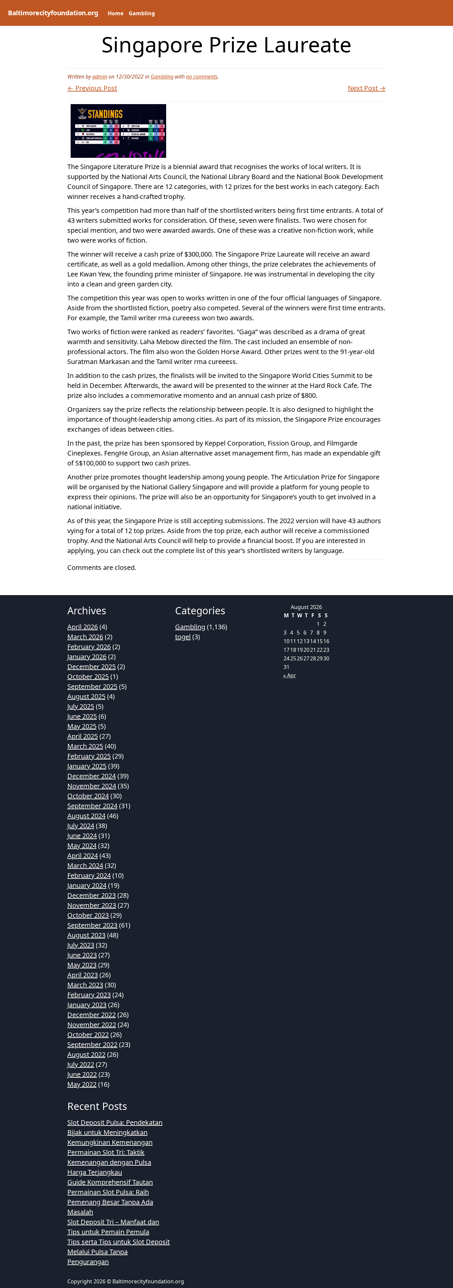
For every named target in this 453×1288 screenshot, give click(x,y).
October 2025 (88, 676)
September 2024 (92, 805)
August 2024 (86, 815)
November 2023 (91, 905)
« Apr (289, 675)
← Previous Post (92, 88)
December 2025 (91, 666)
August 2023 (86, 935)
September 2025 (92, 686)
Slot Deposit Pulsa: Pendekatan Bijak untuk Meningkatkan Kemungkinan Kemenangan (114, 1132)
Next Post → (367, 88)
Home (115, 13)
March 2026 (85, 636)
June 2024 (82, 835)
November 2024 (91, 785)
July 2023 (80, 945)
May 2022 (82, 1084)
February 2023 (89, 994)
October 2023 (88, 915)
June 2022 (82, 1074)
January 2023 (86, 1004)
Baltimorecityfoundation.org (53, 12)
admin (99, 76)
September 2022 (92, 1044)
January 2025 (86, 766)
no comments (202, 76)
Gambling (142, 13)
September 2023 (92, 925)
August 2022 (86, 1054)
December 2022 (91, 1014)
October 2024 (88, 795)
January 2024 (86, 885)
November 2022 (91, 1024)
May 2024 (82, 845)
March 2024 (85, 865)
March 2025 (85, 746)
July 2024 (80, 825)
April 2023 (82, 974)
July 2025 (80, 706)
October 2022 (88, 1034)
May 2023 (82, 964)
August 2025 (86, 696)
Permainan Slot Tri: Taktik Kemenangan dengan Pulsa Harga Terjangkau (109, 1162)
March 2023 (85, 984)
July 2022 (80, 1064)
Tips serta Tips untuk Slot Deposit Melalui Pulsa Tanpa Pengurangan (118, 1251)
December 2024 (91, 775)
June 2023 (82, 955)
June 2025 (82, 716)
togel (183, 636)
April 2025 (82, 736)
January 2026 (86, 656)
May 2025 (82, 726)
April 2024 (82, 855)
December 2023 (91, 895)
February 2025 (89, 756)
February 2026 (89, 646)
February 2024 (89, 875)
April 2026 (82, 626)
